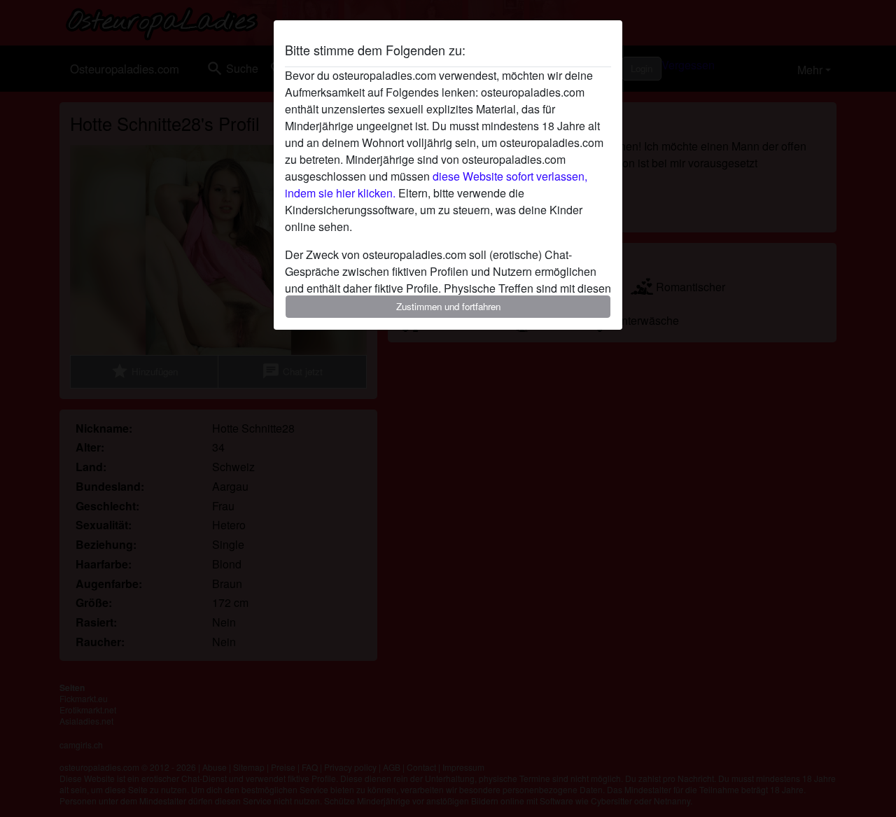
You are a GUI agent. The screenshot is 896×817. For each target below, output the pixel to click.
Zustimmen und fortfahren (448, 306)
